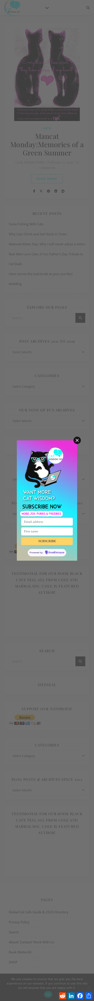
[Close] (77, 440)
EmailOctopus (56, 553)
